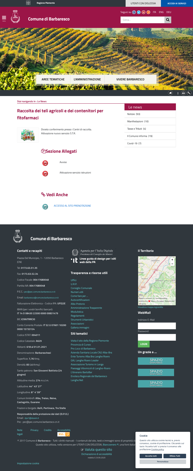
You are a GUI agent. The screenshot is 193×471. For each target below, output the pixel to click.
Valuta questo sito (98, 449)
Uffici (73, 280)
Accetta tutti (151, 456)
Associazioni (77, 323)
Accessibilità (63, 430)
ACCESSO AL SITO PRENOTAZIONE (72, 206)
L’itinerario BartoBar (81, 372)
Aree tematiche (53, 79)
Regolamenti (77, 316)
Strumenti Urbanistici (82, 320)
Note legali (20, 432)
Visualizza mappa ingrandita (150, 307)
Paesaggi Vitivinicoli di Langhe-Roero (90, 368)
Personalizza (162, 461)
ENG (161, 12)
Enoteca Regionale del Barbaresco (89, 376)
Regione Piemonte (46, 3)
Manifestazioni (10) (137, 121)
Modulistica (77, 312)
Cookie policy (157, 449)
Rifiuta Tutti (175, 456)
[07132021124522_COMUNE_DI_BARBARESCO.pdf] (45, 173)
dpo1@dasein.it (32, 418)
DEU (168, 12)
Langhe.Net (77, 380)
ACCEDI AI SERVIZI (177, 3)
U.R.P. (74, 284)
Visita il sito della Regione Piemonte (90, 341)
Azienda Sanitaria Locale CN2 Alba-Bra (91, 352)
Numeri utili (77, 292)
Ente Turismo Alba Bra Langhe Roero (90, 356)
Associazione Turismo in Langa (87, 364)
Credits (47, 430)
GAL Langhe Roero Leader (85, 360)
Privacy (34, 430)
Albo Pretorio (78, 304)
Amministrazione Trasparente (86, 308)
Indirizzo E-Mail (146, 320)
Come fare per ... (79, 296)
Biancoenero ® (111, 444)
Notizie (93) (133, 114)
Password (143, 331)
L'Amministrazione (94, 93)
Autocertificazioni (80, 300)
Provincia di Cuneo (81, 344)
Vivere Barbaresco (130, 79)
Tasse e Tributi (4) (136, 129)
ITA (154, 12)
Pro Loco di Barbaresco (83, 348)
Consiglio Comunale (81, 288)
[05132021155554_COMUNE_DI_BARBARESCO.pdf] (45, 163)
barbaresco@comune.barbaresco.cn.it (41, 297)
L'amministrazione (87, 79)
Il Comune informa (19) (139, 136)
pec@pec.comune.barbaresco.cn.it (39, 291)
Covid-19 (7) (133, 143)
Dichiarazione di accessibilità (96, 454)
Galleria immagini (80, 327)
